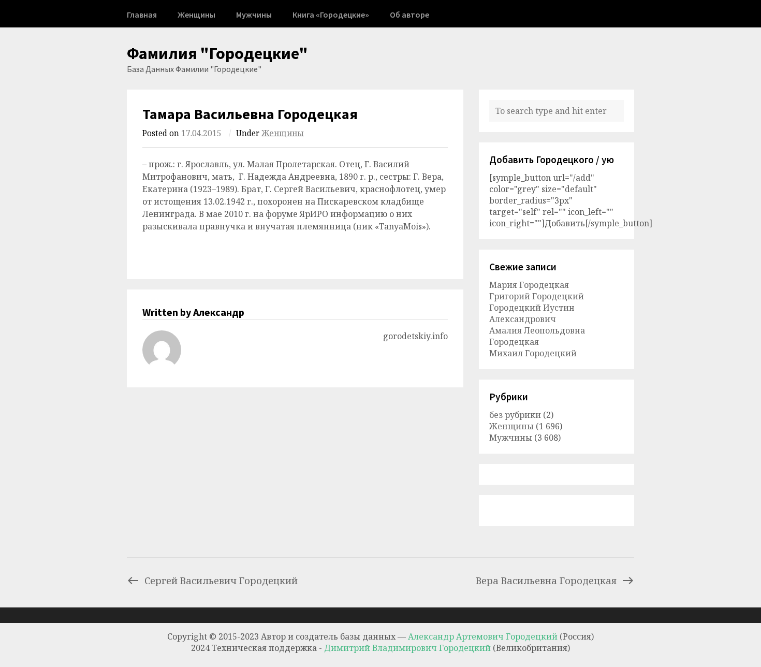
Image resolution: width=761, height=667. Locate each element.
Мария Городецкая (529, 285)
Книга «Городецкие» (330, 14)
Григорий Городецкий (536, 296)
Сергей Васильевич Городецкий (221, 580)
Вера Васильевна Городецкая (546, 580)
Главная (142, 14)
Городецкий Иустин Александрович (532, 313)
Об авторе (409, 14)
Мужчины (254, 14)
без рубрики (515, 415)
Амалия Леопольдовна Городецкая (537, 336)
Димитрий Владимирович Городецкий (408, 648)
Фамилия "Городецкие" (217, 53)
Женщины (196, 14)
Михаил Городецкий (533, 353)
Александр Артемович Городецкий (483, 636)
